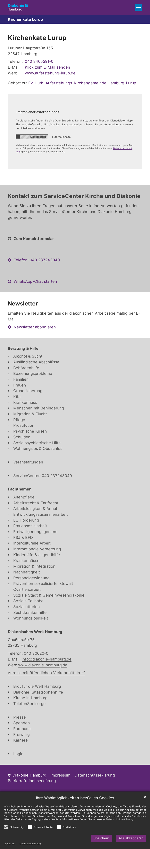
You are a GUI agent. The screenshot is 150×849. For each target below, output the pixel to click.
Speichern (101, 838)
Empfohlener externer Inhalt (37, 112)
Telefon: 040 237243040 (37, 260)
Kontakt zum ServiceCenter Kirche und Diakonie (74, 196)
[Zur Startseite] (18, 7)
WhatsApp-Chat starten (35, 281)
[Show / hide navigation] (138, 7)
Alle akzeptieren (131, 838)
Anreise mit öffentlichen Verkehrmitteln (44, 672)
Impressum (9, 843)
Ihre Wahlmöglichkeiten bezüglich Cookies (75, 798)
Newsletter (23, 303)
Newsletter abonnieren (35, 327)
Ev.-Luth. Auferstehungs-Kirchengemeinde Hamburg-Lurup (82, 83)
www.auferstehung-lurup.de (50, 73)
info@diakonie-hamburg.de (46, 659)
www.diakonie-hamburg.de (42, 665)
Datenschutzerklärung (31, 843)
